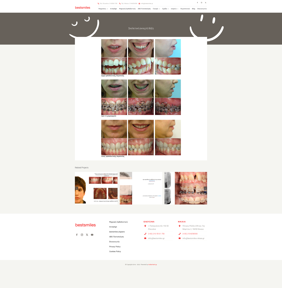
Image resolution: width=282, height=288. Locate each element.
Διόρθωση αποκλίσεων (96, 186)
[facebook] (197, 2)
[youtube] (92, 235)
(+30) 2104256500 (190, 234)
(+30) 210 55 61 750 (156, 234)
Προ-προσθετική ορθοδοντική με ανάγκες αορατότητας (141, 185)
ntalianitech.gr (152, 264)
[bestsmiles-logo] (83, 5)
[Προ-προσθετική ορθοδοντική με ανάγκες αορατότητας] (141, 188)
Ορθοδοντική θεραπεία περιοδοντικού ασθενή (186, 185)
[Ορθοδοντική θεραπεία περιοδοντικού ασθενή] (185, 188)
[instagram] (201, 2)
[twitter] (205, 2)
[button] (76, 188)
